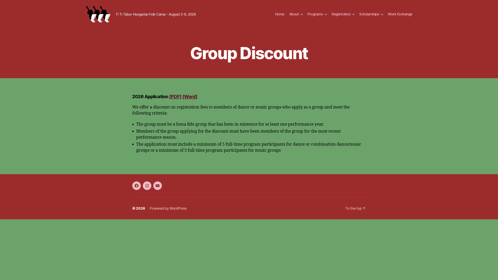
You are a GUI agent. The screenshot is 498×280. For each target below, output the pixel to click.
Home (279, 14)
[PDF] (175, 96)
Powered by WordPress (168, 208)
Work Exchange (400, 14)
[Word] (189, 96)
